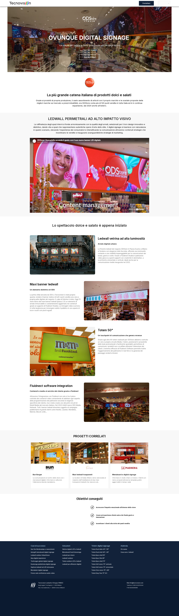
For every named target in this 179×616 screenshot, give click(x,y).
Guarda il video (89, 57)
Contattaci (146, 3)
